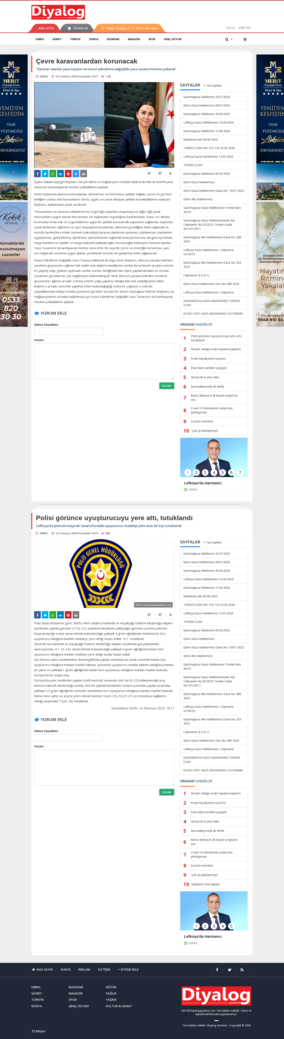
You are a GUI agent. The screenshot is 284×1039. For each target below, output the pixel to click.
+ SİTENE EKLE (128, 969)
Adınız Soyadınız (46, 325)
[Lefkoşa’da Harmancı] (214, 460)
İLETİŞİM (104, 969)
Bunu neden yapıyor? (203, 936)
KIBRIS (40, 39)
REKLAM (84, 969)
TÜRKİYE (75, 39)
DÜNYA (93, 39)
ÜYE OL (230, 28)
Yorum (39, 340)
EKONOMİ (113, 39)
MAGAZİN (134, 39)
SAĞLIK (111, 993)
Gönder (167, 386)
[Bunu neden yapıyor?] (214, 913)
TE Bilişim (38, 1031)
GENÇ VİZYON (173, 39)
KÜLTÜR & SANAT (119, 1006)
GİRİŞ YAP (245, 28)
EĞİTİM (111, 987)
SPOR (151, 39)
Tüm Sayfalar (214, 85)
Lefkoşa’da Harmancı (203, 483)
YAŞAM (111, 999)
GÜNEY (56, 39)
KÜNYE (66, 969)
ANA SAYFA (46, 28)
